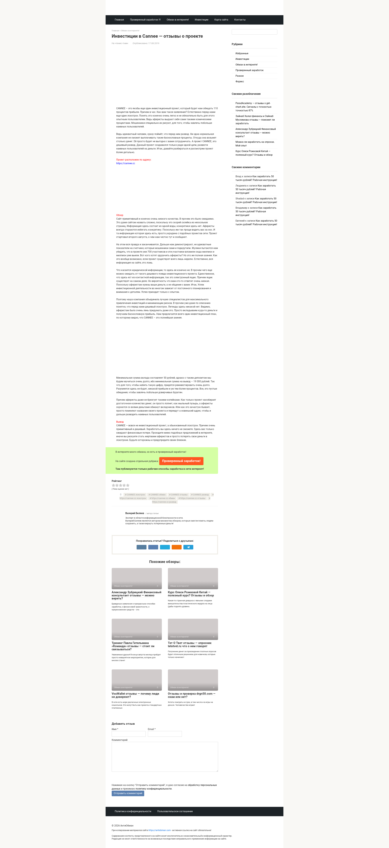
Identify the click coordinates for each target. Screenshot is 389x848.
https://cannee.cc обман (163, 498)
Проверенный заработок (250, 70)
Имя (115, 729)
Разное (240, 75)
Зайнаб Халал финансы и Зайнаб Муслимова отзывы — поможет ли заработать (255, 120)
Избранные (242, 53)
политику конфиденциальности (154, 788)
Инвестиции (201, 19)
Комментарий (119, 740)
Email (152, 729)
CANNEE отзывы (179, 494)
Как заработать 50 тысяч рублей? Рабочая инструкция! (256, 189)
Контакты (240, 19)
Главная (119, 19)
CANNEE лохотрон (136, 494)
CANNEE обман (157, 494)
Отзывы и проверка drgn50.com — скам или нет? (191, 695)
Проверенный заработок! (181, 461)
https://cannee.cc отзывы (192, 498)
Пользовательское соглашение (175, 811)
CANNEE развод (201, 494)
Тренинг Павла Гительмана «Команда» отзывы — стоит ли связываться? (133, 646)
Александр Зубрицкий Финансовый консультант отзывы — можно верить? (136, 595)
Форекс (240, 81)
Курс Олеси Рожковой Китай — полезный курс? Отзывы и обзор (191, 593)
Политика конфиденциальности (133, 811)
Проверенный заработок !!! (145, 19)
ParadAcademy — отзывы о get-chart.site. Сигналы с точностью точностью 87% (253, 107)
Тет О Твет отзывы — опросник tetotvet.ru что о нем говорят (190, 644)
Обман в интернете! (178, 19)
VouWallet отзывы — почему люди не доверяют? (135, 695)
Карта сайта (221, 19)
